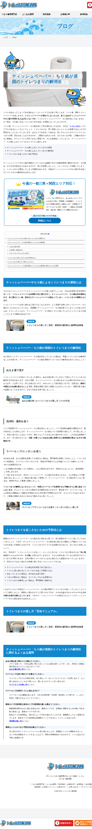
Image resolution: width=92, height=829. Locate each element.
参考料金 (80, 784)
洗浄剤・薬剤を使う (16, 250)
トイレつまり (75, 126)
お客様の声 (65, 14)
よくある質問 (28, 14)
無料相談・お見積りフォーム (44, 787)
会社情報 (88, 784)
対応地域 (46, 14)
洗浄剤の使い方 (15, 721)
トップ (5, 37)
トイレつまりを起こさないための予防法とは (22, 257)
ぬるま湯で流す (14, 246)
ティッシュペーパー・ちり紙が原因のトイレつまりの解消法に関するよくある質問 (33, 266)
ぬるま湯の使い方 (16, 669)
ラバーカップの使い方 (18, 684)
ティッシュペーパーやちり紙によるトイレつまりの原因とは (26, 238)
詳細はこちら (44, 220)
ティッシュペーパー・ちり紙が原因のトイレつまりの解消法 (26, 242)
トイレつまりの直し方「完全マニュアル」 (21, 262)
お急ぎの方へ (62, 787)
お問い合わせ (73, 787)
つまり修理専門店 (9, 14)
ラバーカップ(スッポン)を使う (19, 253)
